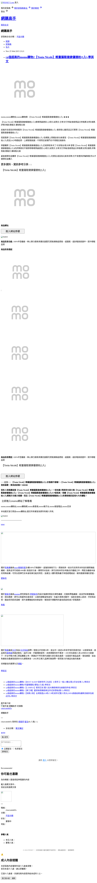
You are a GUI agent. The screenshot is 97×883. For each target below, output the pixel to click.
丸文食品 (24, 650)
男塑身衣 (34, 594)
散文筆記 (19, 728)
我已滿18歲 (6, 878)
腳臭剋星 (22, 568)
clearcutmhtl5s (6, 708)
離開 (13, 878)
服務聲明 (71, 850)
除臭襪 (7, 568)
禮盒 (20, 664)
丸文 (14, 650)
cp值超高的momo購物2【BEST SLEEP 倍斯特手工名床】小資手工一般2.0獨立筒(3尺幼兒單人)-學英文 (48, 682)
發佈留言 (5, 751)
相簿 (7, 41)
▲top (3, 732)
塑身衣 (4, 578)
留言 (26, 722)
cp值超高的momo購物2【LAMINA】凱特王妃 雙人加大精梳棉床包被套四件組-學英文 (41, 688)
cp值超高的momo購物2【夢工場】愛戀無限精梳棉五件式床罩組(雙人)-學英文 (38, 690)
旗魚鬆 (9, 653)
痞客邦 (21, 722)
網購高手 (8, 18)
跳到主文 (5, 25)
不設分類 (20, 37)
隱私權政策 (62, 850)
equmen (17, 594)
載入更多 (5, 737)
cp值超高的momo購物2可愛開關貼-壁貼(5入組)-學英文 (28, 685)
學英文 (4, 671)
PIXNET (30, 850)
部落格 (8, 44)
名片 (7, 47)
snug (2, 524)
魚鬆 (3, 605)
